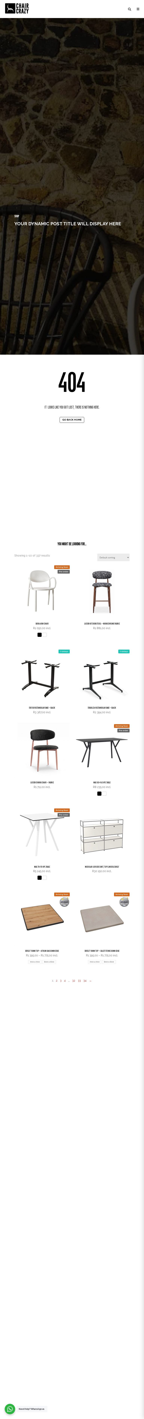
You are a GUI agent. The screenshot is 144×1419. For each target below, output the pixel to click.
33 (79, 980)
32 (73, 980)
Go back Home (72, 419)
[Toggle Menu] (137, 9)
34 (84, 980)
